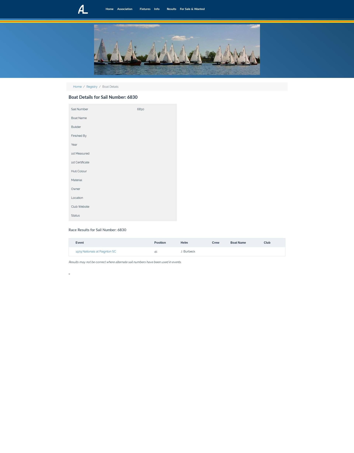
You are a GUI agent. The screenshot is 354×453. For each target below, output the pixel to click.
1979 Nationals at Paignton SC (96, 251)
